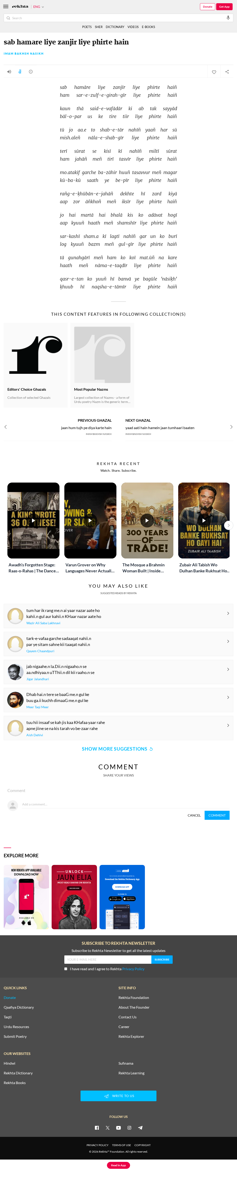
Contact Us (127, 1017)
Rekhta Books (15, 1083)
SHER (99, 27)
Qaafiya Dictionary (19, 1007)
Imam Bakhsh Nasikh (24, 53)
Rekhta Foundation (133, 997)
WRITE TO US (123, 1096)
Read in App (118, 1165)
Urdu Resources (16, 1027)
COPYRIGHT (142, 1145)
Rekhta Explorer (131, 1036)
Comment (217, 815)
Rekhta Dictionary (18, 1073)
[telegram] (140, 1127)
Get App (224, 6)
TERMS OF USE (121, 1145)
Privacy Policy (133, 969)
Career (123, 1027)
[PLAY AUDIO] (9, 71)
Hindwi (9, 1063)
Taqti (8, 1017)
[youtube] (118, 1127)
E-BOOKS (148, 27)
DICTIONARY (115, 27)
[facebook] (96, 1127)
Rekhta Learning (131, 1073)
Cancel (194, 815)
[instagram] (129, 1127)
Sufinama (125, 1063)
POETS (87, 27)
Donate (207, 6)
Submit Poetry (15, 1036)
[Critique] (31, 71)
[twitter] (107, 1127)
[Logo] (20, 6)
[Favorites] (213, 71)
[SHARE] (226, 71)
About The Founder (134, 1007)
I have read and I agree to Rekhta (107, 969)
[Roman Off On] (20, 71)
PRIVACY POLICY (98, 1145)
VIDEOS (133, 27)
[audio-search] (228, 17)
